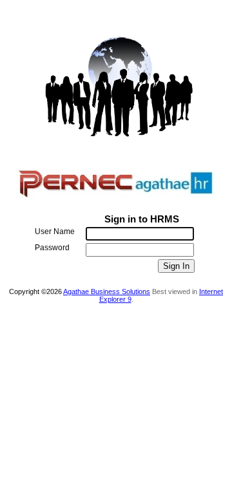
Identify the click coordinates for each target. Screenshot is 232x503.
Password (52, 247)
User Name (55, 231)
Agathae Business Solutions (106, 291)
